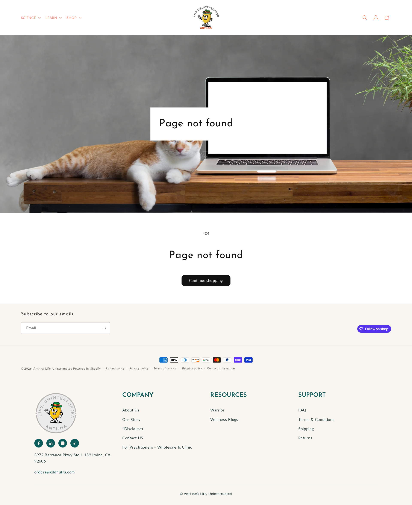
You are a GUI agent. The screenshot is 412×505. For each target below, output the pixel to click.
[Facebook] (38, 443)
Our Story (131, 419)
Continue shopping (206, 280)
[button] (30, 17)
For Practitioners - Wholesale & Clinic (157, 447)
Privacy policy (139, 368)
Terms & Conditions (316, 419)
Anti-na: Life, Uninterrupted (52, 368)
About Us (130, 410)
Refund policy (115, 368)
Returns (305, 437)
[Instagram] (62, 443)
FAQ (302, 410)
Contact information (221, 368)
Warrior (217, 410)
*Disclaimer (133, 428)
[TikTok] (74, 443)
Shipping (306, 428)
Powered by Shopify (87, 368)
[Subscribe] (104, 328)
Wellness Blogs (224, 419)
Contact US (132, 437)
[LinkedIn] (50, 443)
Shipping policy (192, 368)
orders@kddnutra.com (54, 472)
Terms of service (165, 368)
